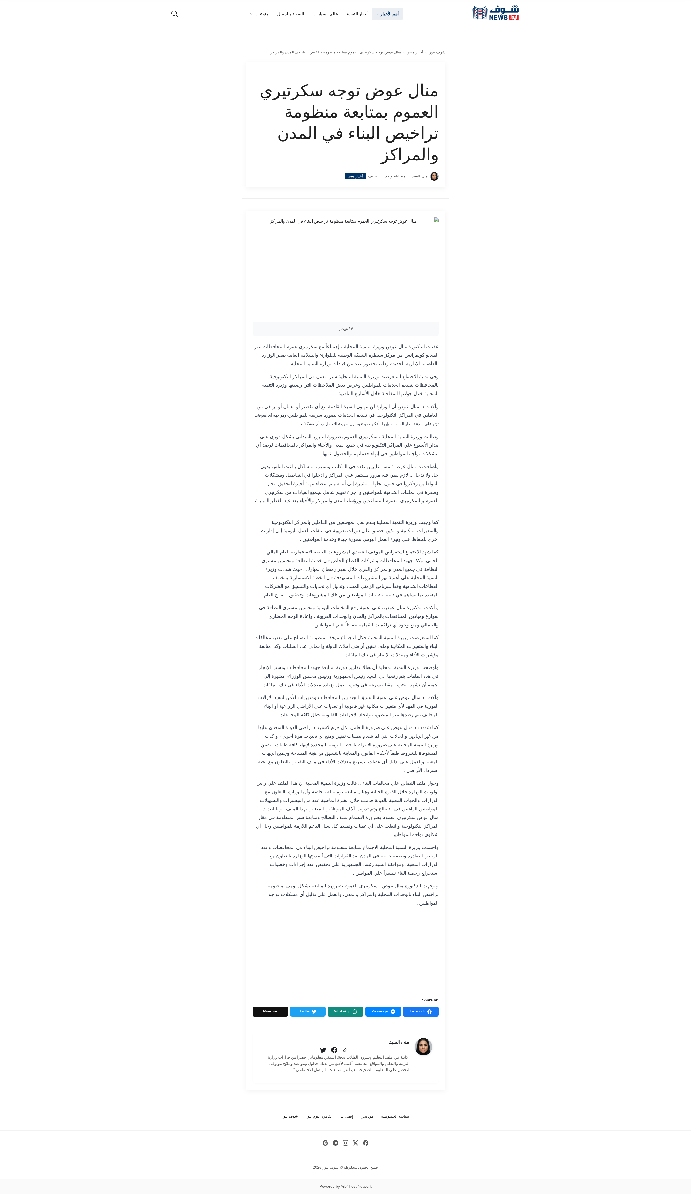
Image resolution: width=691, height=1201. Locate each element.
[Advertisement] (346, 952)
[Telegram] (335, 1143)
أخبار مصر (415, 52)
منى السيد (420, 176)
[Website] (345, 1050)
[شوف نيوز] (495, 12)
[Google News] (325, 1143)
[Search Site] (174, 13)
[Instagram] (345, 1143)
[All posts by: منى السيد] (423, 1046)
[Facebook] (334, 1050)
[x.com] (355, 1143)
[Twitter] (323, 1050)
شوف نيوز (437, 52)
